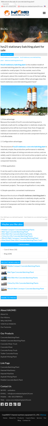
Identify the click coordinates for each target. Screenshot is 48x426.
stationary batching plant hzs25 (14, 60)
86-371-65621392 (9, 6)
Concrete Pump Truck (9, 350)
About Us (4, 314)
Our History (5, 317)
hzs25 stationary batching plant (10, 57)
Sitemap (43, 415)
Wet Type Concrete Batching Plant (15, 232)
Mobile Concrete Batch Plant (12, 380)
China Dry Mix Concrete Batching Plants (17, 236)
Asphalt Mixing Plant (9, 357)
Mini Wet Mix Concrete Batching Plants (17, 234)
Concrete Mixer (7, 347)
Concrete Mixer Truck (9, 344)
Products (21, 418)
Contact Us (26, 420)
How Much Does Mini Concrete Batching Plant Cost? (22, 240)
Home (5, 418)
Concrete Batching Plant (10, 337)
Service (39, 418)
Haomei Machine (7, 373)
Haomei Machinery (8, 370)
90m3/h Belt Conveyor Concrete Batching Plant (20, 238)
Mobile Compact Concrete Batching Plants (18, 230)
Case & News (9, 249)
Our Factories (6, 327)
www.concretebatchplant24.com (18, 400)
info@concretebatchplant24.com (31, 6)
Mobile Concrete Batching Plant (13, 340)
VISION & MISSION (8, 324)
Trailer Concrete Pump (9, 353)
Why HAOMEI (6, 321)
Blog (45, 32)
